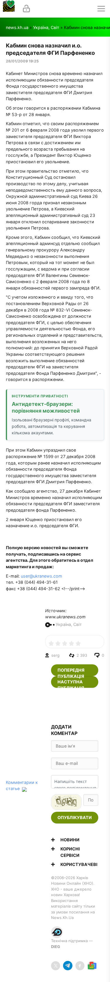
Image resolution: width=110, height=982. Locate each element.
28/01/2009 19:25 (22, 61)
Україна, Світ (46, 27)
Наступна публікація (70, 683)
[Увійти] (26, 9)
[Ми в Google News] (92, 965)
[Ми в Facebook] (79, 965)
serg (55, 655)
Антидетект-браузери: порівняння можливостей (46, 407)
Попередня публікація (70, 672)
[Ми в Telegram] (67, 965)
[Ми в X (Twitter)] (55, 965)
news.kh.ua (17, 27)
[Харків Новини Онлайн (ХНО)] (9, 9)
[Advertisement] (75, 706)
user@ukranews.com (41, 575)
